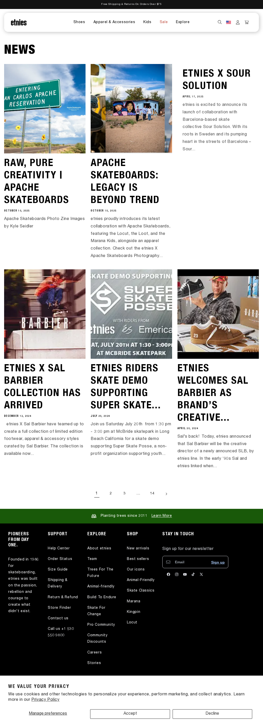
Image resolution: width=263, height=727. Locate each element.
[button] (79, 22)
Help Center (59, 548)
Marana (133, 601)
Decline (212, 714)
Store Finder (59, 608)
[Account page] (237, 22)
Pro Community (101, 625)
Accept (130, 714)
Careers (94, 653)
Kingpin (133, 612)
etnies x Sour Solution (217, 80)
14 (152, 493)
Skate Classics (140, 591)
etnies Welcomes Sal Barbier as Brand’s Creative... (213, 394)
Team (92, 559)
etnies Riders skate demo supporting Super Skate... (126, 387)
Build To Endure (101, 597)
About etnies (99, 548)
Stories (94, 663)
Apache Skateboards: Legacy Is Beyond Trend (125, 182)
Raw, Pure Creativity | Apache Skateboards (36, 182)
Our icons (136, 570)
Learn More (162, 516)
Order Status (60, 559)
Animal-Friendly (141, 580)
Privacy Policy (45, 700)
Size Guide (58, 570)
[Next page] (166, 494)
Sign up (218, 562)
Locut (132, 622)
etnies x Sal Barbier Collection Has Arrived (42, 387)
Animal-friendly (101, 586)
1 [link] (97, 494)
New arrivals (138, 548)
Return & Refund (63, 597)
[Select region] (228, 22)
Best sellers (138, 559)
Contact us (58, 618)
